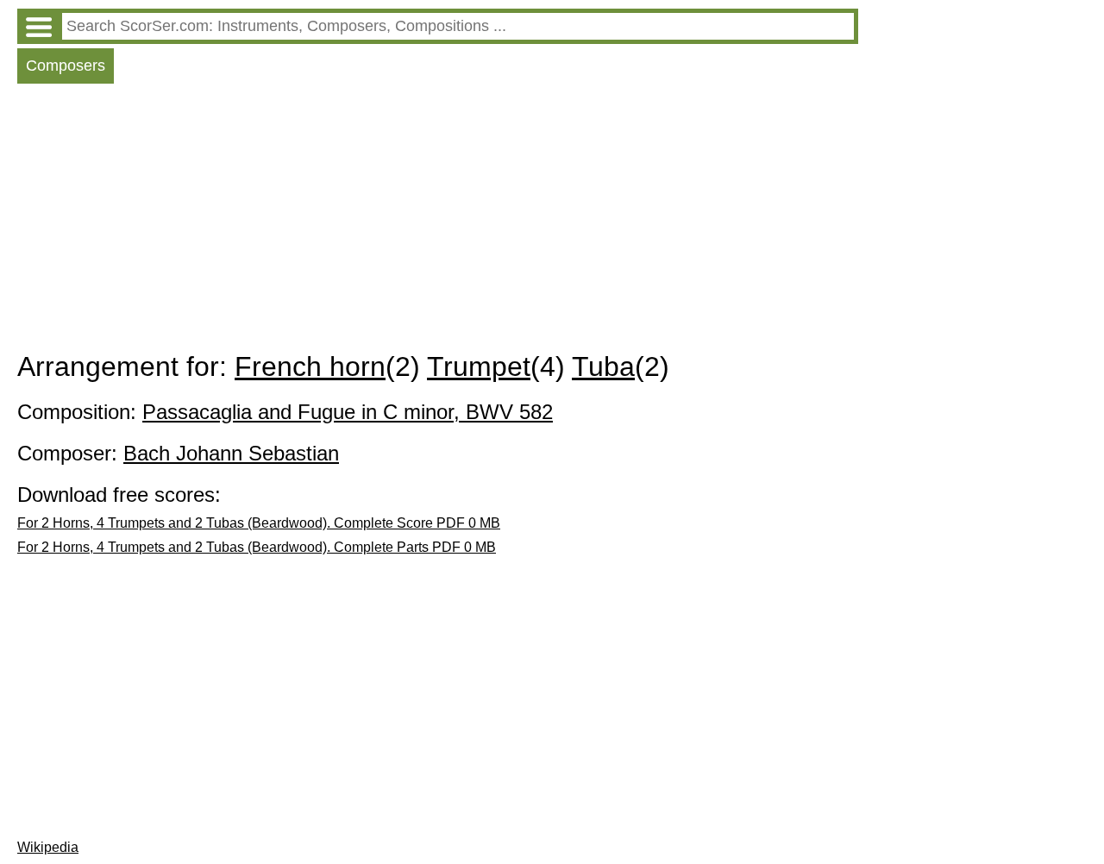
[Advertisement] (437, 221)
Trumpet (478, 366)
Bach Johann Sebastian (231, 453)
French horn (310, 366)
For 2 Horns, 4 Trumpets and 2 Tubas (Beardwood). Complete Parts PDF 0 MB (256, 547)
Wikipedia (47, 847)
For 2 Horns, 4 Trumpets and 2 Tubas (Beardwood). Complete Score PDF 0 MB (258, 523)
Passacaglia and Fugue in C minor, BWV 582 (347, 411)
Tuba (603, 366)
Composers (65, 65)
